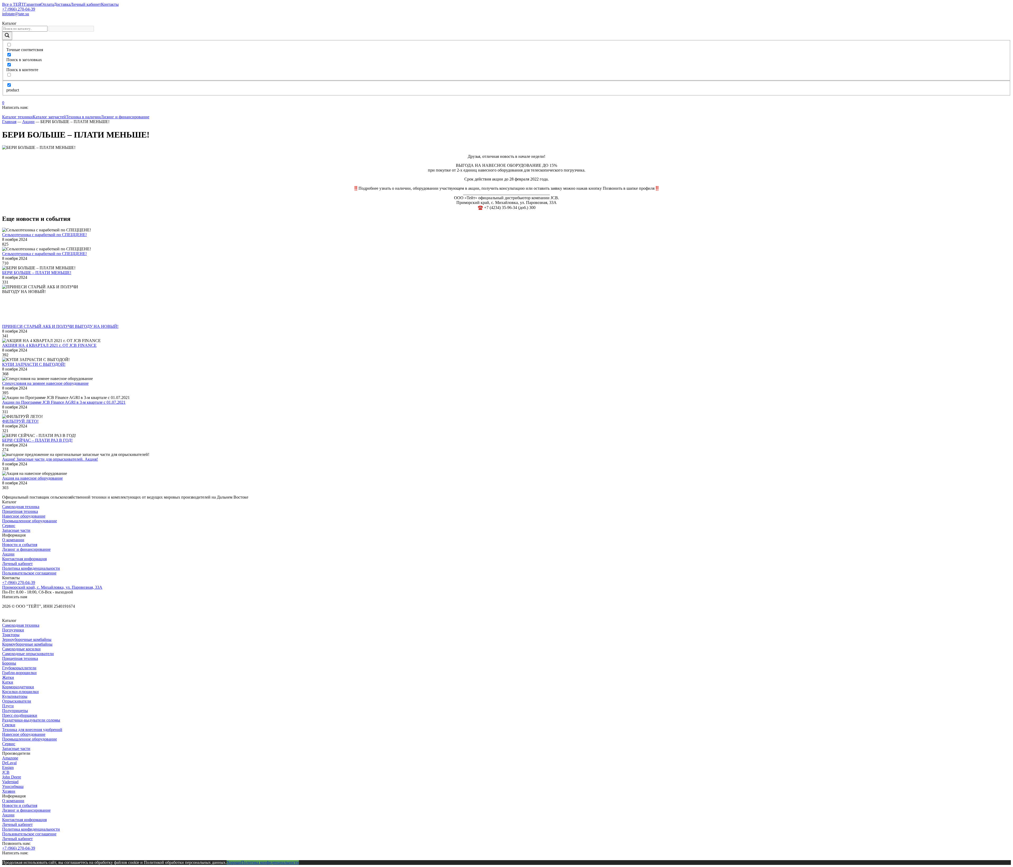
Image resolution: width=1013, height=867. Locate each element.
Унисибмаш (12, 786)
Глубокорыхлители (19, 668)
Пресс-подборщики (19, 715)
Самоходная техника (20, 506)
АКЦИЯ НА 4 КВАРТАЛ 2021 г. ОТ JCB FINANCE (49, 345)
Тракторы (11, 634)
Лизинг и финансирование (125, 117)
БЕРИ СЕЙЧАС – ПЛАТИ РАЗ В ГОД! (37, 440)
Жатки (8, 677)
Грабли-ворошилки (19, 672)
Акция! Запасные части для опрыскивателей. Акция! (50, 459)
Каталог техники (17, 117)
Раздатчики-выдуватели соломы (31, 720)
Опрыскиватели (16, 701)
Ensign (8, 767)
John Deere (11, 777)
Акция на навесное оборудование (32, 478)
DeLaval (9, 763)
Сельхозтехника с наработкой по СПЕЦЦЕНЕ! (44, 234)
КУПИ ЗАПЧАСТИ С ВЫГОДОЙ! (33, 364)
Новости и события (19, 544)
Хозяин (8, 791)
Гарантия (32, 4)
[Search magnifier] (7, 36)
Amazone (10, 758)
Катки (7, 682)
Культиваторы (14, 696)
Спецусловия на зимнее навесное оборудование (45, 383)
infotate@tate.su (15, 14)
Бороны (9, 663)
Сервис (8, 525)
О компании (13, 540)
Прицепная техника (20, 511)
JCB (5, 772)
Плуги (8, 706)
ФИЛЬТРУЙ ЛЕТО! (20, 421)
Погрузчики (13, 630)
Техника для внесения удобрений (32, 729)
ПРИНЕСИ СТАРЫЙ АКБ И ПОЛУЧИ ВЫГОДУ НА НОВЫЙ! (60, 326)
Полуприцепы (15, 710)
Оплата (47, 4)
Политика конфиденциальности (31, 568)
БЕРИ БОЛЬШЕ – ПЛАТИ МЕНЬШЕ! (36, 272)
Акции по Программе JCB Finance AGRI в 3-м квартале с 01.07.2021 (64, 402)
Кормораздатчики (18, 687)
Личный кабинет (85, 4)
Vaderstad (10, 782)
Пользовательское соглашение (29, 573)
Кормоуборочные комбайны (27, 644)
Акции (8, 554)
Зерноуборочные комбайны (26, 639)
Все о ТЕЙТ (13, 4)
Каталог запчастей (49, 117)
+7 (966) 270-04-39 (18, 9)
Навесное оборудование (23, 516)
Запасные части (16, 530)
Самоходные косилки (21, 649)
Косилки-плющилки (20, 691)
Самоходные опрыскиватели (28, 653)
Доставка (62, 4)
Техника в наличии (83, 117)
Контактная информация (24, 559)
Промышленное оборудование (29, 521)
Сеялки (8, 725)
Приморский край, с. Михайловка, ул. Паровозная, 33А (52, 587)
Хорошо (234, 862)
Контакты (110, 4)
